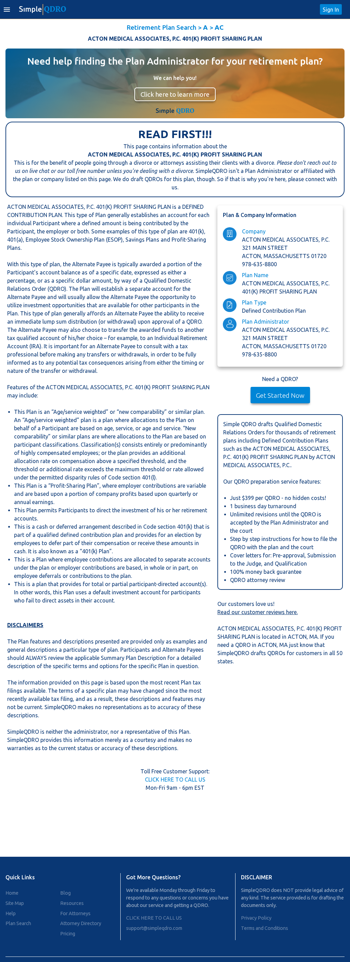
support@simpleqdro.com (154, 928)
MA (313, 637)
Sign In (331, 9)
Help (10, 913)
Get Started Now (280, 395)
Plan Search (18, 923)
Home (11, 893)
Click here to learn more (175, 94)
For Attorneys (75, 913)
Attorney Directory (80, 923)
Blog (65, 893)
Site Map (14, 903)
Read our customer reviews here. (257, 612)
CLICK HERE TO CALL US (175, 779)
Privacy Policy (256, 918)
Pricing (67, 933)
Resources (72, 903)
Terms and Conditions (264, 928)
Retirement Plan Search (161, 27)
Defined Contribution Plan (274, 311)
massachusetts (287, 256)
